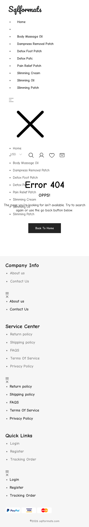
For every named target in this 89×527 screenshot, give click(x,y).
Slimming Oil (25, 80)
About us (17, 273)
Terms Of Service (25, 358)
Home (21, 22)
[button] (33, 121)
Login (14, 443)
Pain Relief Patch (29, 66)
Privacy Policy (21, 366)
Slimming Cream (28, 73)
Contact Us (19, 281)
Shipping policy (22, 342)
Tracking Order (23, 459)
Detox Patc (25, 58)
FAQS (14, 350)
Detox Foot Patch (29, 51)
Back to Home (44, 228)
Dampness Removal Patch (35, 44)
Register (17, 451)
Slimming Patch (28, 88)
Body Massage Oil (30, 36)
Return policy (21, 334)
